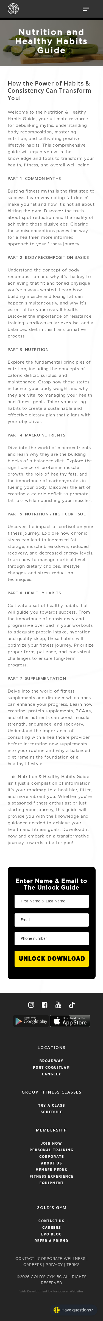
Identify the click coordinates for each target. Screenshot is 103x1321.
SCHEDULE (51, 1112)
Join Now (51, 1144)
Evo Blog (51, 1234)
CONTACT (24, 1259)
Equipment (52, 1183)
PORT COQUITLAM (51, 1068)
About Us (51, 1163)
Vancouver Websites (68, 1291)
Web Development (34, 1291)
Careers (51, 1228)
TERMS (73, 1265)
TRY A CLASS (51, 1106)
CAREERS (32, 1265)
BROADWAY (51, 1061)
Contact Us (51, 1221)
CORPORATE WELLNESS (61, 1259)
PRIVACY (54, 1265)
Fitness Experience (52, 1177)
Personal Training (52, 1150)
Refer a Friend (52, 1241)
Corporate (51, 1157)
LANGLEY (51, 1074)
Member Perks (51, 1170)
